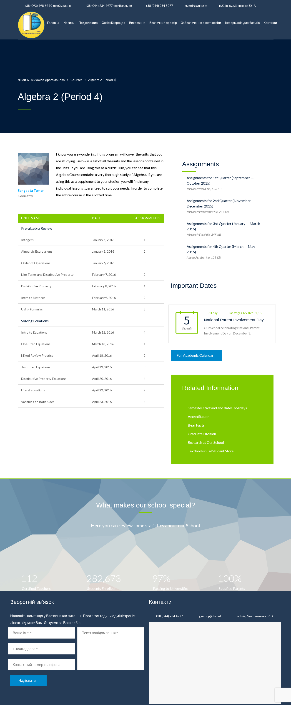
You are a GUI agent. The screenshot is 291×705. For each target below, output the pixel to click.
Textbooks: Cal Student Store (210, 451)
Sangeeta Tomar (31, 190)
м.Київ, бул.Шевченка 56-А (237, 5)
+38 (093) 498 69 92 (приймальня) (48, 5)
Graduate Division (202, 434)
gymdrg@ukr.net (196, 5)
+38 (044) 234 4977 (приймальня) (108, 5)
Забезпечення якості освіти (201, 22)
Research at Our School (206, 442)
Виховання (137, 22)
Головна (53, 22)
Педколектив (88, 22)
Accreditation (198, 416)
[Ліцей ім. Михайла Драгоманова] (31, 22)
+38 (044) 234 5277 (159, 5)
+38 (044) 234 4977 (169, 616)
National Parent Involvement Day (234, 320)
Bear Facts (196, 425)
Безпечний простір (163, 22)
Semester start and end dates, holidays (217, 408)
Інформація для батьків (242, 22)
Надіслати (27, 680)
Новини (69, 22)
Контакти (270, 22)
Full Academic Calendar (195, 355)
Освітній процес (113, 22)
